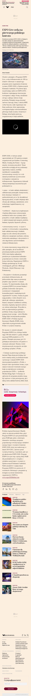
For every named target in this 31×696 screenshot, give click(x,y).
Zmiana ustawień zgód (22, 643)
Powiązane (4, 494)
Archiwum (5, 658)
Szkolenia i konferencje (8, 668)
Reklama (4, 653)
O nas (3, 642)
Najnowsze (18, 494)
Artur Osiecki (6, 72)
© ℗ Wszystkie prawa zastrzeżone (11, 484)
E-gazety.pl (18, 655)
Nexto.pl (18, 656)
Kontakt (4, 643)
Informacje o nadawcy (21, 647)
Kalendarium (19, 671)
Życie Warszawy (20, 663)
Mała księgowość (20, 658)
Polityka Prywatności (21, 642)
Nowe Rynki (5, 25)
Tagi (23, 494)
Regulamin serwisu (20, 645)
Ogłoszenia (5, 655)
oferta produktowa (7, 673)
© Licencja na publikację (9, 483)
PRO (12, 7)
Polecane (11, 494)
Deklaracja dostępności (22, 648)
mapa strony (5, 671)
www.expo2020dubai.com (10, 477)
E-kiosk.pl (18, 653)
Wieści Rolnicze (20, 661)
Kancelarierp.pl (19, 660)
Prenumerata (5, 656)
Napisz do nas (6, 645)
